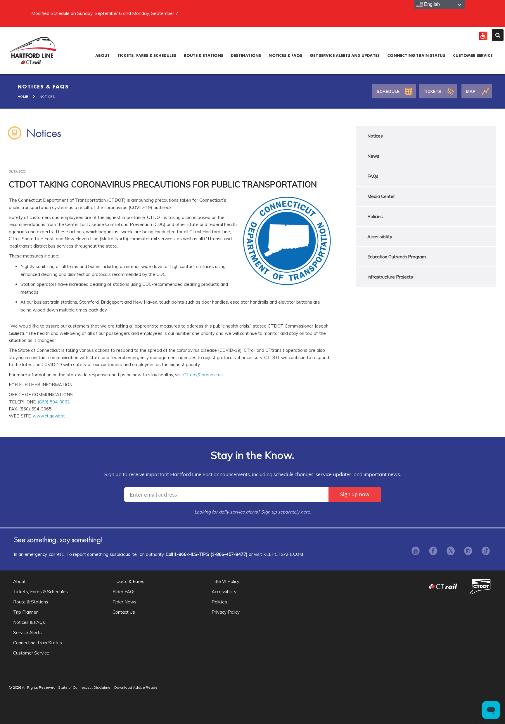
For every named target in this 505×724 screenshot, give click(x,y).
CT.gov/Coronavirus (203, 374)
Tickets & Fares (128, 581)
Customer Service (31, 653)
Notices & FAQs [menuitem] (285, 55)
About (19, 581)
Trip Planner (25, 612)
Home (23, 97)
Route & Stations (30, 602)
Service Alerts (27, 632)
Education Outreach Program (396, 257)
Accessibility (379, 236)
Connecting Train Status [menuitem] (416, 55)
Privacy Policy (226, 612)
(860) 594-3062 (54, 402)
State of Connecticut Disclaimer (85, 687)
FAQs (372, 176)
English (431, 4)
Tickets (432, 91)
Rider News (124, 602)
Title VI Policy (225, 581)
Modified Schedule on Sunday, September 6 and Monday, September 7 (104, 13)
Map (471, 91)
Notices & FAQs (29, 622)
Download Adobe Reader (136, 687)
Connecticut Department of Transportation (481, 586)
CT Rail (446, 586)
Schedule (388, 91)
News (373, 156)
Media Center (381, 196)
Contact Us (124, 612)
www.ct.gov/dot (49, 416)
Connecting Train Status (37, 642)
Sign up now (354, 494)
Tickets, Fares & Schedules (40, 591)
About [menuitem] (102, 55)
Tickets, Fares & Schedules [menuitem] (146, 55)
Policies (375, 216)
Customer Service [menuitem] (472, 55)
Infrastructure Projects (390, 277)
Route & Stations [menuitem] (203, 55)
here (305, 512)
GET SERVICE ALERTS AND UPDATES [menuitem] (345, 55)
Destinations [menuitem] (246, 55)
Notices (375, 136)
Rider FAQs (124, 591)
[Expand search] (498, 35)
